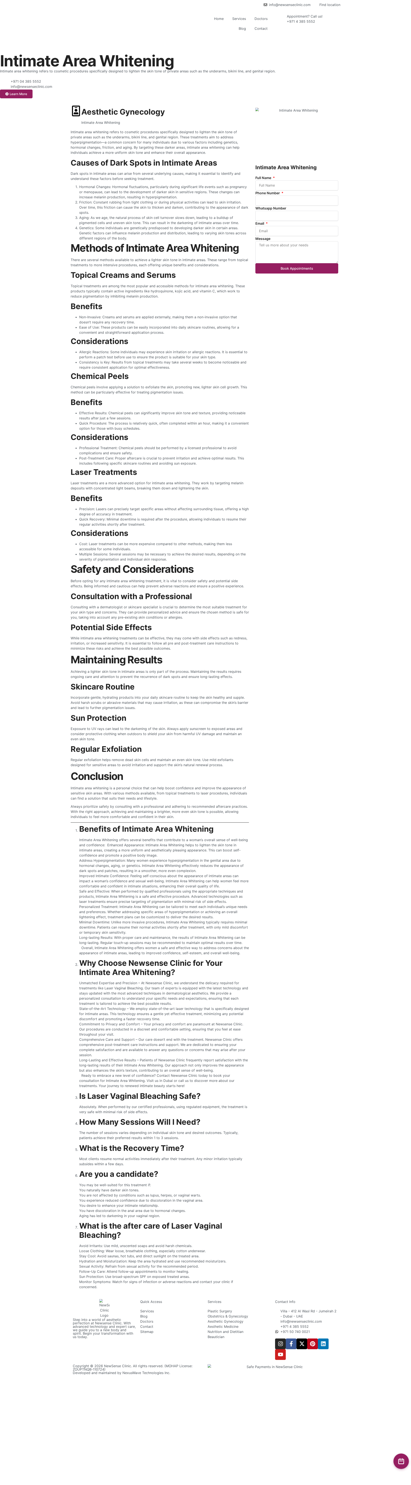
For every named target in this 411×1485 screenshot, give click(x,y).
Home (219, 18)
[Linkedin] (323, 1343)
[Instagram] (280, 1343)
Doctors (261, 18)
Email (260, 223)
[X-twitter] (301, 1343)
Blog (242, 28)
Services (239, 18)
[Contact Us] (5, 84)
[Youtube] (280, 1354)
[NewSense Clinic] (104, 1308)
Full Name (263, 178)
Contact (261, 28)
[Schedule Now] (401, 1461)
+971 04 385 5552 (26, 81)
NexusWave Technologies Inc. (146, 1373)
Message (262, 238)
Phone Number (268, 193)
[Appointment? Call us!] (281, 19)
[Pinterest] (312, 1343)
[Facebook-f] (291, 1343)
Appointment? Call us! (304, 16)
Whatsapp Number (270, 208)
